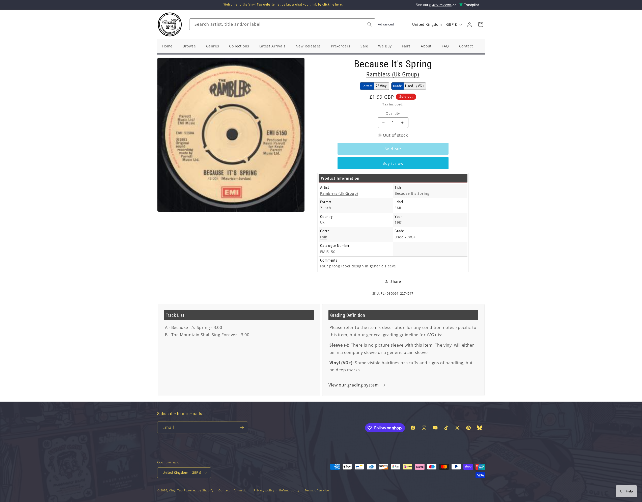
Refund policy (289, 490)
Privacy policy (264, 490)
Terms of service (317, 490)
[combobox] (282, 24)
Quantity (393, 113)
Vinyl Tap (176, 490)
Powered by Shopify (199, 490)
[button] (480, 24)
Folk (323, 237)
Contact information (233, 490)
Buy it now (393, 163)
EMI (398, 207)
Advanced (386, 24)
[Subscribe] (242, 427)
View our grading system (353, 385)
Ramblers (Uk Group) (392, 74)
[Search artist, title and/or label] (369, 24)
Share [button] (395, 281)
